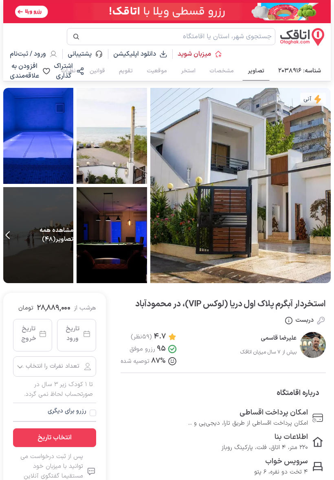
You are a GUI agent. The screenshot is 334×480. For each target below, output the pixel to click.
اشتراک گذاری (63, 71)
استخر (188, 71)
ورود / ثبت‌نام (28, 54)
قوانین (97, 71)
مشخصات (221, 71)
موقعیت (157, 71)
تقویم (126, 71)
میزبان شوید (194, 54)
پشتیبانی (83, 54)
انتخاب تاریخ (54, 438)
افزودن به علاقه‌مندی (24, 71)
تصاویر (256, 71)
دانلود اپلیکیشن (134, 54)
